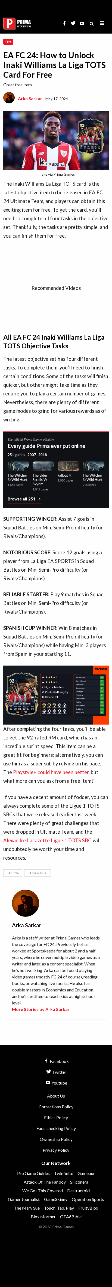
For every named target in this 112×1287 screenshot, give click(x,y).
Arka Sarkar (30, 98)
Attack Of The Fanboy (45, 1181)
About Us (56, 1095)
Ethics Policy (56, 1117)
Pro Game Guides (33, 1173)
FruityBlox (88, 1207)
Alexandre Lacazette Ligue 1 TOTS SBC (47, 840)
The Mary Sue (27, 1207)
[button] (102, 23)
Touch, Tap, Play (59, 1207)
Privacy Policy (56, 1149)
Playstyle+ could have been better (51, 772)
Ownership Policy (56, 1139)
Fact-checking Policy (56, 1128)
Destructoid (78, 1190)
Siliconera (79, 1181)
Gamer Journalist (24, 1199)
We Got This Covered (42, 1190)
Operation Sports (88, 1199)
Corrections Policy (56, 1106)
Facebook (59, 1061)
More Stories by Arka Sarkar (41, 1009)
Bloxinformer (43, 1216)
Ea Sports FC (37, 873)
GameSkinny (55, 1199)
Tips (8, 42)
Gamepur (86, 1173)
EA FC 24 (12, 873)
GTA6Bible (71, 1216)
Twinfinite (63, 1173)
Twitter (58, 1072)
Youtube (59, 1082)
